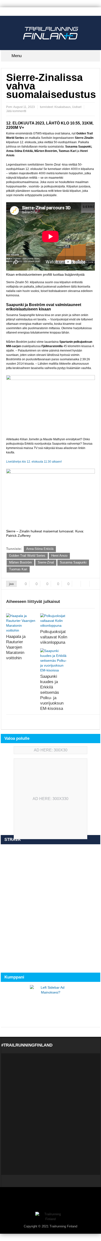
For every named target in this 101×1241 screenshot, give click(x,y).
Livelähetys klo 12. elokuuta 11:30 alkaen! (34, 461)
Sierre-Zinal (46, 562)
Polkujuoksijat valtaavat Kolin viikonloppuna (53, 637)
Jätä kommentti (16, 111)
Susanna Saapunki (73, 562)
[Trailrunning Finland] (50, 33)
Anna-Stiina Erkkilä (39, 549)
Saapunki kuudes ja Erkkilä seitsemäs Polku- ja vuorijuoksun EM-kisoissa (51, 692)
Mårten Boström (20, 562)
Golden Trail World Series (27, 555)
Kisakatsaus (62, 107)
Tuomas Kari (18, 569)
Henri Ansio (59, 555)
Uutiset (76, 107)
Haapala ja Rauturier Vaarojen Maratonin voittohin (15, 647)
